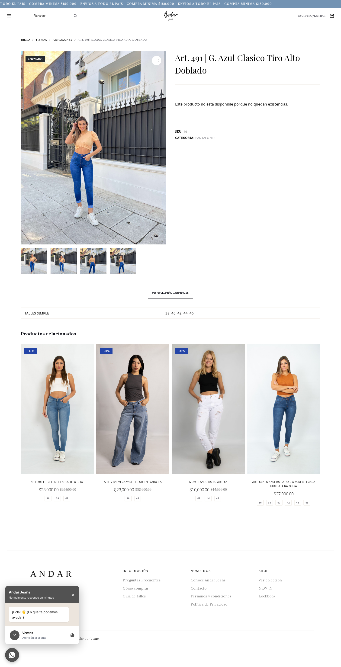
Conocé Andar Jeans (208, 580)
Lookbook (267, 596)
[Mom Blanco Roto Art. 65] (208, 409)
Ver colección (270, 580)
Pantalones (205, 138)
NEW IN (265, 588)
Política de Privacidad (209, 604)
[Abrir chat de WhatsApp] (12, 655)
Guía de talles (134, 596)
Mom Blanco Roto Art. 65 (208, 482)
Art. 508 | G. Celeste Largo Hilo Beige (57, 482)
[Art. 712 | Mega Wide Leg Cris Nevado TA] (132, 409)
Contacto (198, 588)
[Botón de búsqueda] (75, 16)
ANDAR (52, 573)
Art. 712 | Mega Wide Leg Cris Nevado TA (133, 482)
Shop (264, 571)
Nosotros (201, 571)
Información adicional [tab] (170, 293)
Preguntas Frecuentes (142, 580)
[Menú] (9, 16)
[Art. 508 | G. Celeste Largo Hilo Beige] (57, 409)
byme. (95, 639)
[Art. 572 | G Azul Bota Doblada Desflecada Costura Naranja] (283, 409)
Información (135, 571)
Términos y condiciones (211, 596)
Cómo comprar (135, 588)
